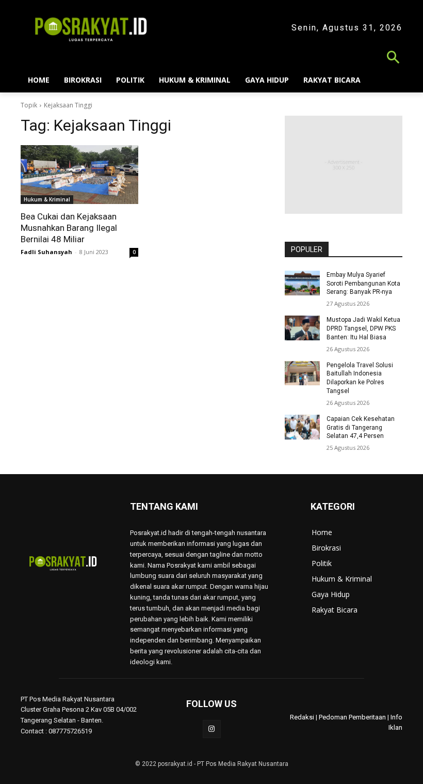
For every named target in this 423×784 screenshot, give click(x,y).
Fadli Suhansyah (46, 252)
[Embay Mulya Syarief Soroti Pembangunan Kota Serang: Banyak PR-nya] (302, 283)
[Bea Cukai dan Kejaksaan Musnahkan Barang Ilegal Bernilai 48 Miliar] (79, 174)
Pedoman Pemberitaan (352, 717)
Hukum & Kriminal (47, 199)
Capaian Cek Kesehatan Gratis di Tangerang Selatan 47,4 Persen (361, 427)
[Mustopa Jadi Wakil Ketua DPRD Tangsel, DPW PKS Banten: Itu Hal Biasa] (302, 328)
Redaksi (302, 717)
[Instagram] (212, 729)
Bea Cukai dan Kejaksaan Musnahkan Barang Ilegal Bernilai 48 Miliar (69, 227)
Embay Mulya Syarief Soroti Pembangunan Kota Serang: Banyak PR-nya (363, 283)
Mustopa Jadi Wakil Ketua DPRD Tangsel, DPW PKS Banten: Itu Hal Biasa (363, 328)
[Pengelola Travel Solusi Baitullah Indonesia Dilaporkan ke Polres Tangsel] (302, 373)
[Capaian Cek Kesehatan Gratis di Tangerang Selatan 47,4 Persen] (302, 427)
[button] (211, 59)
